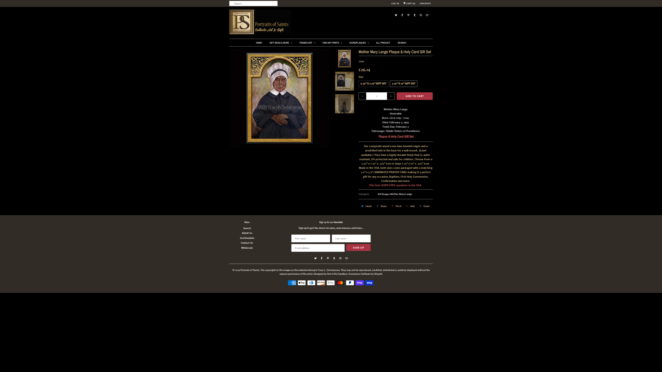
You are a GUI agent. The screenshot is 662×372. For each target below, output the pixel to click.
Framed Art (305, 42)
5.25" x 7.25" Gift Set (373, 83)
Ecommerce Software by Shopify (366, 274)
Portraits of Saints (249, 270)
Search (402, 42)
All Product (383, 42)
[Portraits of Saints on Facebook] (402, 15)
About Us (247, 233)
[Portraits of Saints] (260, 22)
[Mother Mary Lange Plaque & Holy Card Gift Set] (279, 98)
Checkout (425, 3)
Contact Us (247, 243)
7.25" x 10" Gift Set (403, 83)
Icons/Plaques (357, 42)
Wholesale (247, 248)
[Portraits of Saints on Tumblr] (414, 15)
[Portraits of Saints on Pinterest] (408, 15)
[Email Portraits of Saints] (427, 15)
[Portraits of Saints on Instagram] (421, 15)
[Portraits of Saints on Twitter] (396, 15)
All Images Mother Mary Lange (395, 194)
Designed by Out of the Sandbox (330, 274)
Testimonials (247, 238)
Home (259, 42)
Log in (395, 3)
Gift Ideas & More (279, 42)
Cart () (410, 3)
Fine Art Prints (331, 42)
